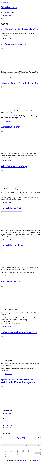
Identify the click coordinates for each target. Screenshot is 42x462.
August (21, 437)
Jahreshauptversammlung (14, 166)
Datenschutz (35, 460)
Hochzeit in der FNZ (11, 208)
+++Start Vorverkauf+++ (13, 44)
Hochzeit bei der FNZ (12, 245)
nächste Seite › (9, 425)
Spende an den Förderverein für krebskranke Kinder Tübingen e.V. (18, 381)
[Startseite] (4, 2)
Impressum (26, 460)
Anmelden (8, 15)
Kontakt (19, 460)
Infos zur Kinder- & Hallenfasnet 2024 (20, 83)
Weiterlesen (8, 38)
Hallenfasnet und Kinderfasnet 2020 (19, 332)
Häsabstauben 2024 (10, 127)
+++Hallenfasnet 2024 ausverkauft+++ (20, 29)
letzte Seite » (9, 427)
